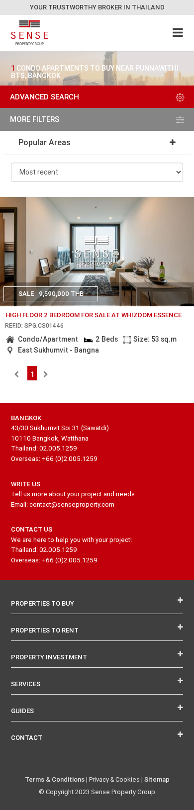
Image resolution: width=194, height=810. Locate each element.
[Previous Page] (16, 374)
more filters (34, 119)
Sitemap (157, 779)
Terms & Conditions (55, 779)
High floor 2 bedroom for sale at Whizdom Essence (93, 315)
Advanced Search (44, 96)
